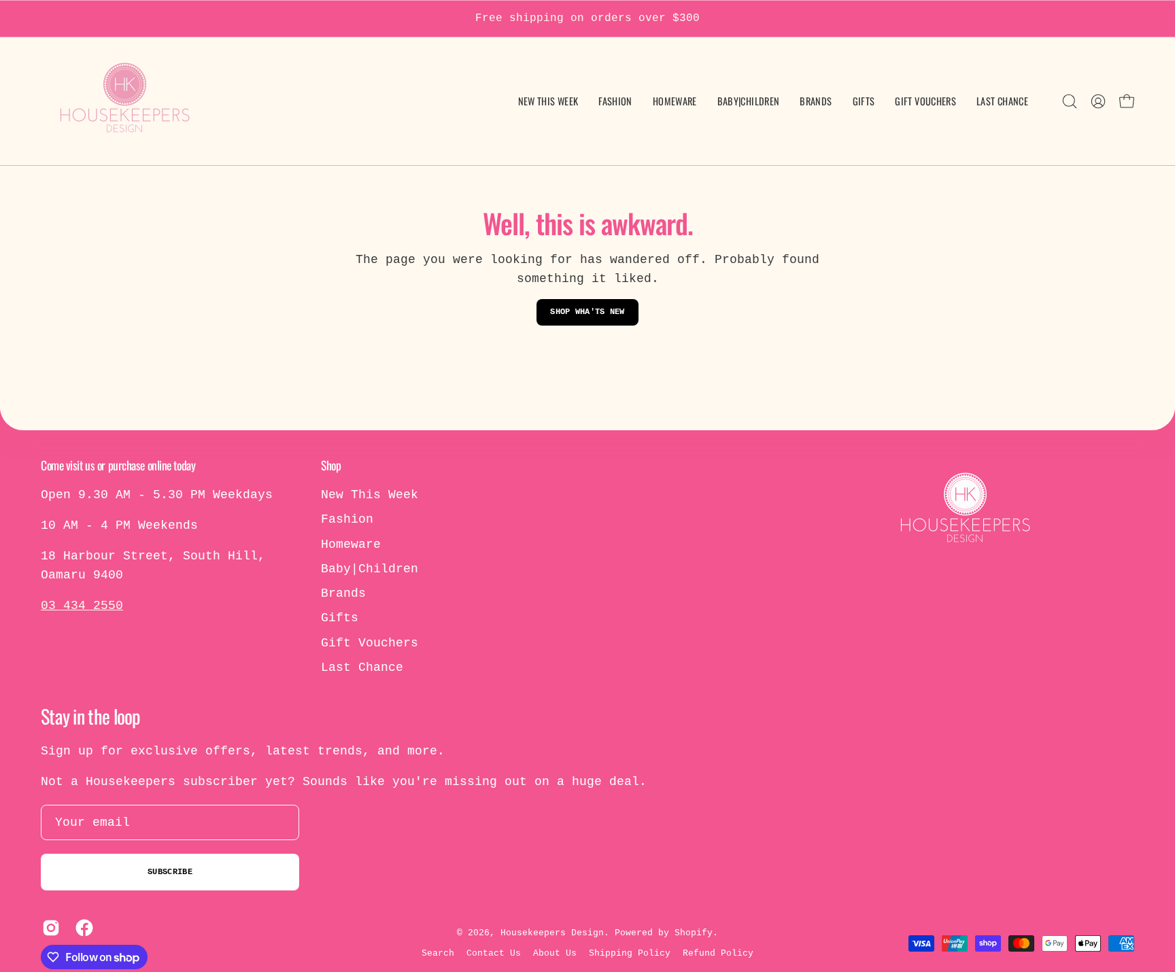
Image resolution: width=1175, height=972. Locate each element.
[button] (748, 101)
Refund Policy (718, 953)
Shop (331, 464)
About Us (555, 953)
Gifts (339, 618)
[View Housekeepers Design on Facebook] (82, 928)
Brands (343, 593)
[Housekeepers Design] (126, 101)
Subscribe (170, 872)
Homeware (351, 544)
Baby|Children (369, 569)
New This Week (369, 495)
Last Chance (362, 667)
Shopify (694, 933)
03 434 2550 (82, 605)
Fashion (347, 519)
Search (438, 953)
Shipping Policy (629, 953)
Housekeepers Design (552, 933)
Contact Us (493, 953)
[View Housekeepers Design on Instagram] (48, 928)
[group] (587, 19)
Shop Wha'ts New (587, 312)
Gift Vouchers (369, 643)
